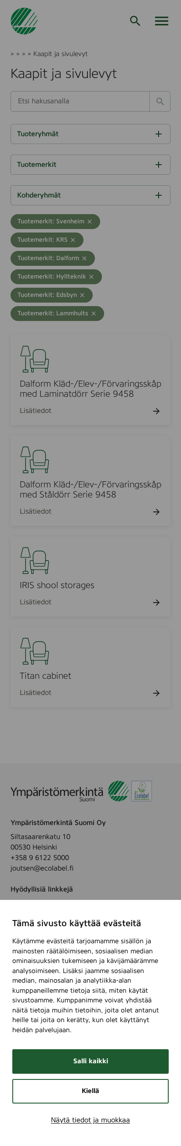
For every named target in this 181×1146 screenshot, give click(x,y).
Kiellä (90, 1091)
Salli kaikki (90, 1061)
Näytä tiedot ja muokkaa (90, 1120)
